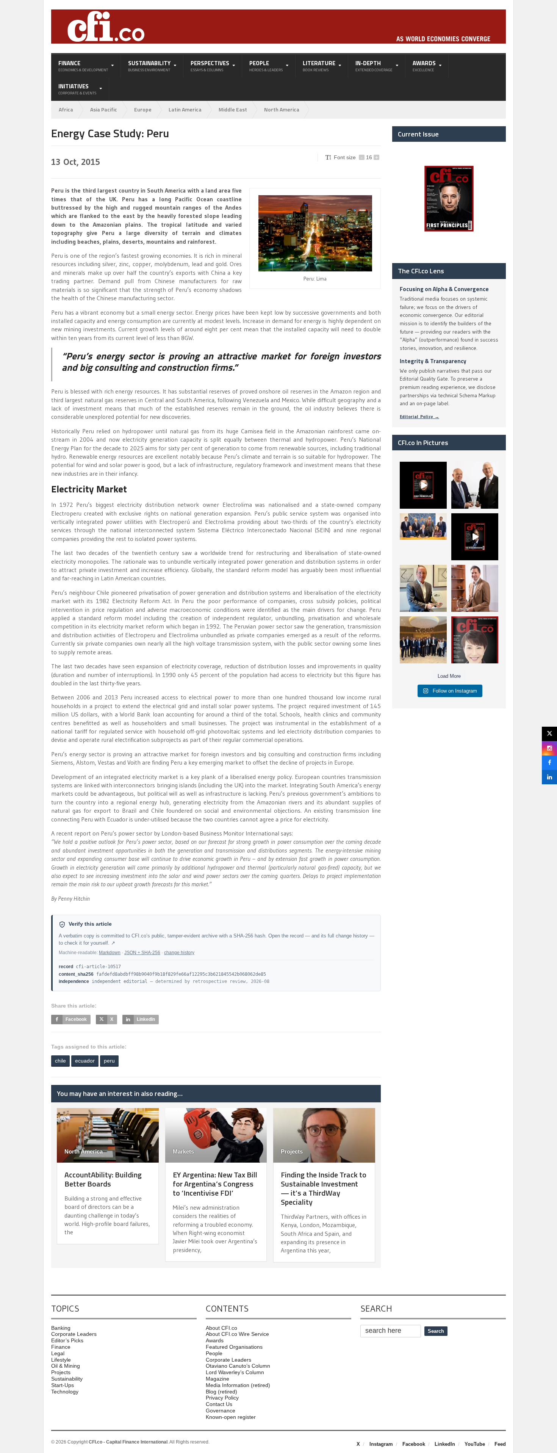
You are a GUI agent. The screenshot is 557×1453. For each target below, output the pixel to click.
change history (179, 952)
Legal (57, 1353)
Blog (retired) (221, 1392)
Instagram (381, 1444)
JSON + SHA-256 (142, 952)
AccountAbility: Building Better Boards (103, 1179)
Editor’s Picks (67, 1340)
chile (60, 1061)
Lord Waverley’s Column (235, 1372)
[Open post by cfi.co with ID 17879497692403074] (474, 485)
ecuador (85, 1061)
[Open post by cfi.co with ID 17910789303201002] (423, 485)
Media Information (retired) (238, 1385)
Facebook (413, 1444)
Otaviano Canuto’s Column (238, 1366)
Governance (220, 1411)
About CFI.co (221, 1328)
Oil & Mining (65, 1366)
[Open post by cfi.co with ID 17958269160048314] (474, 536)
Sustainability (67, 1379)
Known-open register (231, 1417)
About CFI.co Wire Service (237, 1334)
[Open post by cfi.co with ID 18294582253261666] (423, 639)
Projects (292, 1151)
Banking (60, 1328)
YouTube (475, 1444)
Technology (64, 1392)
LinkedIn (445, 1444)
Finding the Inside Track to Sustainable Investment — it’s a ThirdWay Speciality (323, 1188)
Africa (66, 109)
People (214, 1353)
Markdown (109, 952)
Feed (500, 1444)
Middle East (233, 109)
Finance (60, 1347)
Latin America (185, 109)
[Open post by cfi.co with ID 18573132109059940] (423, 536)
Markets (183, 1151)
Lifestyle (61, 1360)
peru (109, 1061)
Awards (215, 1340)
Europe (143, 109)
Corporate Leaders (74, 1334)
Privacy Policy (222, 1398)
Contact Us (219, 1404)
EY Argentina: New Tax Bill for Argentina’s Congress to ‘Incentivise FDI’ (215, 1184)
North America (281, 109)
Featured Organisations (234, 1347)
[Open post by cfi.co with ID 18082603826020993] (474, 588)
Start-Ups (62, 1385)
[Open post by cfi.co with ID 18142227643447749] (423, 588)
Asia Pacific (103, 109)
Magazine (217, 1379)
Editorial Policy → (419, 416)
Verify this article (90, 924)
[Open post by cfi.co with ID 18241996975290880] (474, 639)
